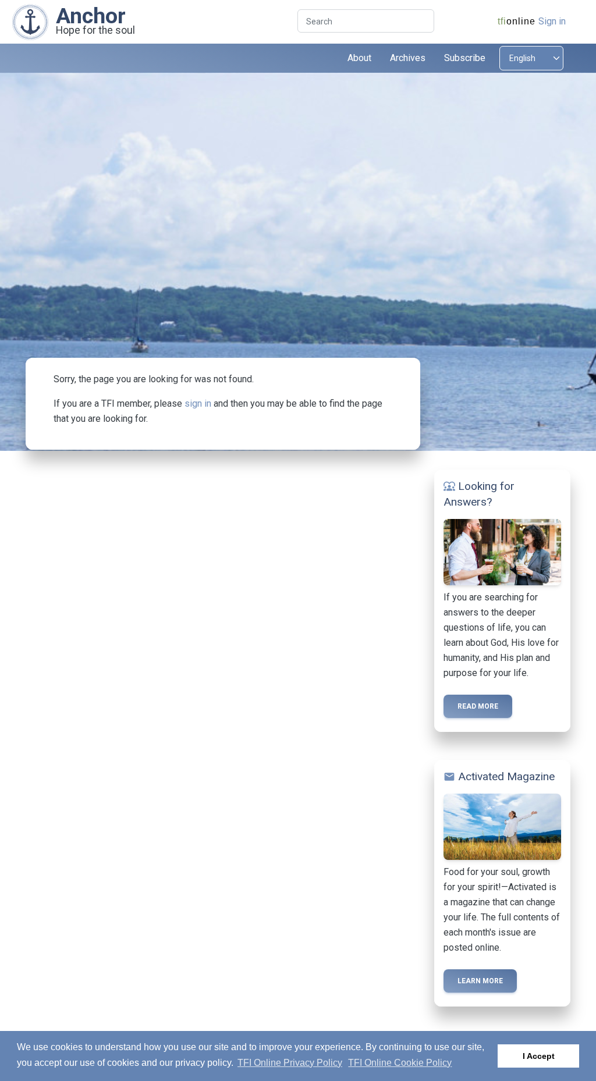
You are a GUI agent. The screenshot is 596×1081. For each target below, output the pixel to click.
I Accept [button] (539, 1056)
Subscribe (464, 57)
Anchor (91, 16)
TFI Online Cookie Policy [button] (400, 1063)
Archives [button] (407, 57)
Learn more (480, 981)
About (359, 57)
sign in (198, 403)
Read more (477, 706)
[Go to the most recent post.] (30, 21)
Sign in (552, 21)
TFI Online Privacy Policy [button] (289, 1063)
